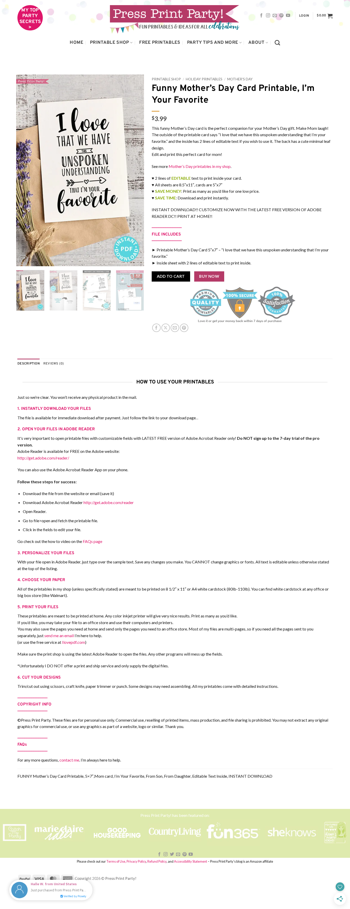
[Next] (135, 170)
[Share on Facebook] (156, 328)
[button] (304, 16)
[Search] (277, 42)
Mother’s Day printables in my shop (200, 166)
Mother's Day (240, 79)
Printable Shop (109, 43)
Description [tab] (28, 364)
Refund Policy (157, 861)
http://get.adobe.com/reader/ (43, 457)
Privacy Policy (136, 861)
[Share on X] (165, 328)
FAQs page (92, 541)
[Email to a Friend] (175, 328)
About (256, 43)
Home (76, 43)
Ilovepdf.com (73, 642)
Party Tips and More (212, 43)
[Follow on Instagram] (268, 15)
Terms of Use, (116, 861)
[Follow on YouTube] (288, 15)
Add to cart (171, 276)
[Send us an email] (275, 15)
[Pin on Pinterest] (184, 328)
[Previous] (25, 170)
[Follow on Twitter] (172, 854)
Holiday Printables (204, 79)
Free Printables (159, 43)
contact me (69, 759)
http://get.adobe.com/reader (109, 502)
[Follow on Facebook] (261, 15)
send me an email (59, 635)
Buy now (209, 276)
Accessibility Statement (190, 861)
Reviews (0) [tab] (53, 364)
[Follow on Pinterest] (281, 15)
